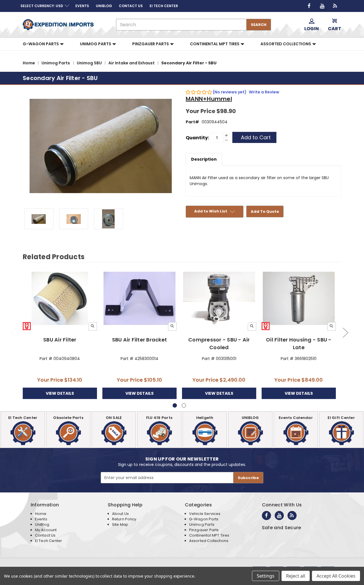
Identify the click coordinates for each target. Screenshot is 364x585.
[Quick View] (92, 326)
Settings (265, 576)
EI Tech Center (48, 540)
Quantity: (197, 137)
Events (41, 519)
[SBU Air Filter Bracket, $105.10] (139, 299)
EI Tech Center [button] (164, 5)
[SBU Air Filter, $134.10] (60, 299)
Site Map (120, 524)
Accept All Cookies (336, 576)
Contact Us (45, 535)
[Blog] (335, 6)
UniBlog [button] (104, 5)
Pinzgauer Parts (151, 44)
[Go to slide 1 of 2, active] (175, 405)
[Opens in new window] (309, 6)
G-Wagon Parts (41, 44)
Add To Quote (265, 211)
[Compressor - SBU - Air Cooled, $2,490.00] (219, 299)
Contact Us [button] (131, 5)
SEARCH (258, 24)
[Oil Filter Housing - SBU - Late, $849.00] (298, 299)
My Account (46, 530)
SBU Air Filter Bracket (139, 339)
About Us (120, 513)
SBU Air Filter (59, 339)
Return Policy (124, 519)
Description (204, 159)
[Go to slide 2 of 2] (13, 332)
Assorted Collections (286, 44)
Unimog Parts (96, 44)
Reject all (295, 576)
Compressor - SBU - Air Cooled (219, 343)
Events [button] (82, 5)
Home (41, 513)
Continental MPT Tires (215, 44)
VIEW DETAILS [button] (60, 393)
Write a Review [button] (264, 92)
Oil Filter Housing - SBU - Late (299, 343)
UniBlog (42, 524)
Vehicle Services (205, 513)
